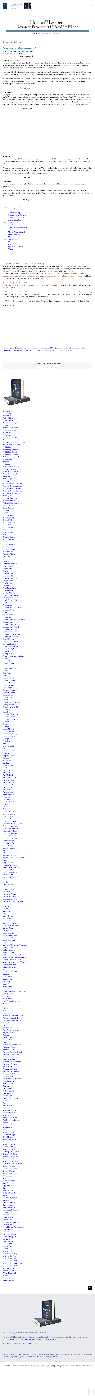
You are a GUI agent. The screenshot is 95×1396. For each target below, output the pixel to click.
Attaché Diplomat (9, 478)
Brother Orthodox (9, 549)
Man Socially (7, 921)
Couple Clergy (8, 661)
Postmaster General (9, 1047)
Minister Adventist (9, 964)
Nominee (6, 996)
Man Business (8, 918)
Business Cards (8, 551)
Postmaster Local (9, 1049)
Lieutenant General (9, 896)
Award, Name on (9, 505)
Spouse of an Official (15, 246)
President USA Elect (10, 1069)
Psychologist (7, 1095)
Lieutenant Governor (10, 899)
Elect (4, 748)
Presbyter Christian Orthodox (13, 1052)
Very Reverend (8, 1241)
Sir (4, 1188)
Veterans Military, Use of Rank (14, 1244)
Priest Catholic (8, 1076)
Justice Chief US (9, 874)
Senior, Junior (8, 1176)
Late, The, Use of (9, 884)
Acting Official (8, 418)
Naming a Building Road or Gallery (15, 991)
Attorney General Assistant (12, 483)
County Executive (9, 653)
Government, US (9, 811)
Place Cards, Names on (11, 1030)
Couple (5, 658)
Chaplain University (10, 578)
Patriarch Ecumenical (10, 1018)
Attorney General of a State (12, 491)
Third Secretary (8, 1217)
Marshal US (7, 930)
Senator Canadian (9, 1166)
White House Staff (9, 1273)
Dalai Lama (7, 673)
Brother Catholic (9, 547)
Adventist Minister (9, 430)
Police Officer (7, 1037)
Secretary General (9, 1149)
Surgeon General (9, 1207)
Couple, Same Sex (14, 220)
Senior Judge (7, 1173)
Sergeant (6, 1178)
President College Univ (11, 1054)
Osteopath (6, 1008)
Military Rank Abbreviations (13, 955)
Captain (5, 559)
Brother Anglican (9, 544)
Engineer (6, 758)
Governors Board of (10, 826)
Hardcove (16, 1343)
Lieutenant (6, 891)
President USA (8, 1066)
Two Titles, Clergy (9, 1234)
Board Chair (7, 529)
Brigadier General (9, 537)
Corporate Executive (10, 644)
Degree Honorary (9, 692)
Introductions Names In (11, 853)
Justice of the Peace (9, 877)
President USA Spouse (11, 1074)
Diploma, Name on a (10, 714)
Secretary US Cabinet (10, 1154)
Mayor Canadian (8, 933)
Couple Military (8, 663)
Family (10, 222)
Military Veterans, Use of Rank (14, 962)
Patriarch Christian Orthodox (13, 1015)
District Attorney (9, 724)
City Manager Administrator (13, 607)
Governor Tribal (8, 819)
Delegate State (8, 695)
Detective (6, 712)
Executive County (9, 765)
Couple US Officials (10, 668)
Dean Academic (8, 685)
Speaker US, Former (10, 1197)
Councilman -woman (10, 646)
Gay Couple (7, 799)
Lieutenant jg (7, 904)
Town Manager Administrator (13, 1227)
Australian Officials (9, 500)
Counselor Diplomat (10, 649)
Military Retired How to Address (14, 957)
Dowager (6, 738)
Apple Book (32, 1343)
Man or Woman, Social (16, 232)
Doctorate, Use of (9, 736)
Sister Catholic (8, 1190)
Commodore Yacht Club (11, 634)
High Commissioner (10, 835)
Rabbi (5, 1103)
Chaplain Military (9, 576)
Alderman (6, 432)
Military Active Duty (10, 947)
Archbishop (7, 447)
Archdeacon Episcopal (11, 457)
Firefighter (6, 772)
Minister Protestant (9, 967)
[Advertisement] (47, 130)
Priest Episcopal (8, 1081)
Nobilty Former (8, 993)
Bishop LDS (7, 520)
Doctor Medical (8, 729)
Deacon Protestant (9, 683)
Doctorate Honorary (10, 733)
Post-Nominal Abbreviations (13, 1044)
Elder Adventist (8, 746)
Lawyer (5, 887)
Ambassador (7, 435)
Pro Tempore (7, 1088)
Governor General (9, 814)
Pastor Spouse (8, 1013)
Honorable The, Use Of (11, 838)
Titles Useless (7, 1219)
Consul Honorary (9, 639)
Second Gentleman (9, 1139)
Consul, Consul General (11, 641)
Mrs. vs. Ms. (12, 239)
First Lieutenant (8, 787)
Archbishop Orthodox (10, 454)
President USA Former (11, 1071)
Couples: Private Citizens (17, 215)
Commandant (7, 617)
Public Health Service (10, 1098)
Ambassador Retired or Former (14, 442)
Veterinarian (7, 1246)
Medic (5, 942)
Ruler (5, 1129)
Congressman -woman (11, 636)
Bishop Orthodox (9, 525)
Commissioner (8, 622)
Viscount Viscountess (10, 1268)
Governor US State (9, 821)
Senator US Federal (10, 1168)
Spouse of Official (9, 1202)
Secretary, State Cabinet (11, 1161)
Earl (4, 743)
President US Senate (10, 1064)
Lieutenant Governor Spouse (13, 901)
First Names (12, 225)
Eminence (6, 753)
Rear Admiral (7, 1108)
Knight (5, 882)
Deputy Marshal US (10, 704)
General (5, 804)
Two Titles (6, 1231)
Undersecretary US (9, 1236)
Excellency (6, 763)
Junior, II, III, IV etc (10, 870)
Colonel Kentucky (9, 614)
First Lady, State (8, 780)
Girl (9, 229)
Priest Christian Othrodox (12, 1078)
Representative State (10, 1110)
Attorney (6, 481)
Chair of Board (8, 566)
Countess (6, 651)
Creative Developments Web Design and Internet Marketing (50, 1367)
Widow (10, 249)
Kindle (23, 1343)
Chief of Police (8, 597)
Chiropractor (7, 605)
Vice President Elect (10, 1256)
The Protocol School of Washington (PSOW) (40, 348)
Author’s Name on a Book (12, 503)
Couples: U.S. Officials (16, 217)
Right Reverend (8, 1127)
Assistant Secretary (9, 469)
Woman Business (9, 1278)
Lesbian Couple (8, 889)
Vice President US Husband (13, 1263)
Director (6, 721)
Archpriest (6, 464)
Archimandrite (8, 459)
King (4, 879)
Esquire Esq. (7, 760)
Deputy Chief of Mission (12, 702)
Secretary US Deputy (10, 1156)
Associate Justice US (10, 474)
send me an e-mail (66, 292)
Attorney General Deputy (12, 488)
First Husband (8, 775)
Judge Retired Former (10, 865)
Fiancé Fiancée (8, 770)
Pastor (5, 1010)
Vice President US (9, 1258)
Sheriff (5, 1183)
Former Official (8, 794)
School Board (8, 1137)
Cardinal (6, 561)
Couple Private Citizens (11, 666)
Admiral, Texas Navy (10, 427)
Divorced (6, 726)
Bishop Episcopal (9, 517)
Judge (5, 860)
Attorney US (7, 495)
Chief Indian (7, 583)
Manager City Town (10, 923)
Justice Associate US (10, 872)
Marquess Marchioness (11, 925)
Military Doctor (8, 952)
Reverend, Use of (9, 1125)
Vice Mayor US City (10, 1253)
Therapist (6, 1214)
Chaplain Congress (9, 573)
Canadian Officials (9, 554)
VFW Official (7, 1249)
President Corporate (10, 1057)
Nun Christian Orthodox (11, 1001)
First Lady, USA (8, 782)
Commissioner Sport (10, 629)
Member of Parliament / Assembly (15, 945)
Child (5, 602)
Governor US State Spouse (12, 823)
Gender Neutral (8, 802)
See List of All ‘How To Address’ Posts (47, 33)
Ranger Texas (7, 1105)
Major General (8, 916)
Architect (6, 461)
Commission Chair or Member (13, 619)
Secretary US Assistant (11, 1151)
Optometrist (7, 1006)
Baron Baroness (8, 508)
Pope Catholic (8, 1040)
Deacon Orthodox (9, 680)
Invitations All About (10, 855)
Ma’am (5, 908)
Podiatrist (6, 1035)
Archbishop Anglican (10, 449)
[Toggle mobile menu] (91, 6)
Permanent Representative (12, 1020)
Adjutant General (9, 420)
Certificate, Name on (10, 563)
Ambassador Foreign (10, 437)
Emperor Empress (9, 755)
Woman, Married (14, 234)
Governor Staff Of (9, 816)
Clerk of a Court (8, 610)
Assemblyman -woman (11, 466)
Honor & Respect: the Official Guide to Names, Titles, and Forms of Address (30, 1339)
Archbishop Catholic (10, 452)
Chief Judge (7, 585)
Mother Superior (9, 979)
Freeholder (6, 797)
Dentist (5, 699)
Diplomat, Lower (9, 719)
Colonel (5, 612)
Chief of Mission (9, 593)
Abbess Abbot (8, 413)
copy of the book (17, 278)
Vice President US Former (12, 1261)
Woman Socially (9, 1280)
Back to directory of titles (12, 1332)
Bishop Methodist (9, 522)
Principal (6, 1086)
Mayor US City (8, 938)
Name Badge (7, 986)
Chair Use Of (7, 568)
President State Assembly (12, 1061)
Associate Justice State (10, 471)
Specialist (6, 1200)
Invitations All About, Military (13, 857)
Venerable (6, 1239)
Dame (5, 675)
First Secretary (8, 792)
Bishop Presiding (9, 527)
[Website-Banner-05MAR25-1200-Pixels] (47, 18)
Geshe (5, 806)
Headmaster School (10, 831)
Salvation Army (8, 1132)
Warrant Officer (8, 1270)
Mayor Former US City (11, 935)
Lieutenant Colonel (9, 894)
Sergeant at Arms (9, 1180)
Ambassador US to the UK (12, 444)
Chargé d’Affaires (9, 580)
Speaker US (7, 1195)
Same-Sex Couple (9, 1134)
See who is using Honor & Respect (34, 1332)
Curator (5, 670)
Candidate (6, 556)
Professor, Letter (8, 1093)
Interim (5, 850)
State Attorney (8, 1205)
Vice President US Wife (11, 1266)
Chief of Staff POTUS (11, 600)
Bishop (5, 512)
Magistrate (6, 911)
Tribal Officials (8, 1229)
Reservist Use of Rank (11, 1117)
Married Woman (8, 928)
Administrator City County (12, 423)
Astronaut (6, 476)
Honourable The (8, 843)
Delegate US (7, 697)
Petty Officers (7, 1023)
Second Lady (7, 1142)
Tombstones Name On (11, 1222)
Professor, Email (8, 1091)
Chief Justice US (9, 590)
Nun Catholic (7, 998)
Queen (5, 1100)
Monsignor (7, 974)
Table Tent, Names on (10, 1210)
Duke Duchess (8, 741)
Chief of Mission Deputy (12, 595)
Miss (10, 237)
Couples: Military (14, 212)
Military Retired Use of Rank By (14, 959)
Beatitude (6, 510)
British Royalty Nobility (11, 542)
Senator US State (9, 1171)
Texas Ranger (7, 1212)
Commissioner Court (10, 624)
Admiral (6, 425)
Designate (6, 709)
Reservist (6, 1115)
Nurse (5, 1003)
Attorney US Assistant (11, 498)
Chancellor (6, 571)
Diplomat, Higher (9, 716)
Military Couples (9, 950)
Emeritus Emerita (9, 751)
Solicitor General (9, 1193)
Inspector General (9, 848)
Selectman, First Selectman (12, 1163)
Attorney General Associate (12, 486)
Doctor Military (8, 731)
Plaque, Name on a (9, 1032)
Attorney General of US (11, 493)
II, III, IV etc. (7, 845)
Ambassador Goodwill (11, 440)
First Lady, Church (9, 777)
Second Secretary (9, 1146)
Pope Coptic (7, 1042)
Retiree (10, 244)
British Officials (8, 539)
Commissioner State (10, 631)
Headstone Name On (10, 833)
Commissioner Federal (11, 627)
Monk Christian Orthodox (12, 972)
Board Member (8, 532)
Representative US (9, 1112)
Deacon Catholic (9, 678)
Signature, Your (8, 1185)
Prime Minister (8, 1083)
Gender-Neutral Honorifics (17, 227)
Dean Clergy (7, 687)
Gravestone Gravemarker (11, 828)
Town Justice (7, 1224)
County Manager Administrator (14, 656)
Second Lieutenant (9, 1144)
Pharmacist (6, 1025)
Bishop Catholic (8, 515)
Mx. (9, 242)
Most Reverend (8, 976)
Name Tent (6, 989)
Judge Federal (8, 862)
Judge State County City (11, 867)
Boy (9, 210)
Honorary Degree (9, 840)
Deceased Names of (10, 690)
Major (5, 913)
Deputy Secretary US (10, 707)
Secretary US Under (10, 1159)
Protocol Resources (62, 350)
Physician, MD (8, 1027)
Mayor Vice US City (10, 940)
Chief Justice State (9, 588)
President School (9, 1059)
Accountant (7, 415)
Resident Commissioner (11, 1120)
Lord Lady (6, 906)
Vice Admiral (7, 1251)
